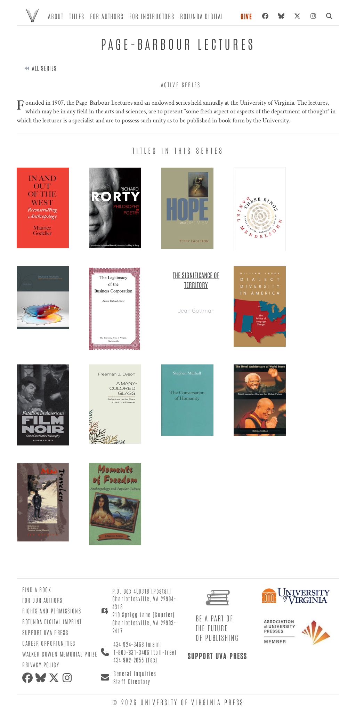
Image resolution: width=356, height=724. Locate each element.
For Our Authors (42, 599)
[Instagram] (313, 16)
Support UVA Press (45, 632)
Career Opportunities (48, 642)
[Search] (329, 16)
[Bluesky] (281, 16)
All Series (44, 67)
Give (246, 16)
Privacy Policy (40, 664)
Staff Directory (132, 681)
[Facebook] (265, 16)
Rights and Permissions (51, 610)
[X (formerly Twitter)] (297, 16)
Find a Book (36, 589)
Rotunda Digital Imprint (52, 621)
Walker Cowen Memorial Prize (59, 653)
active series (181, 84)
